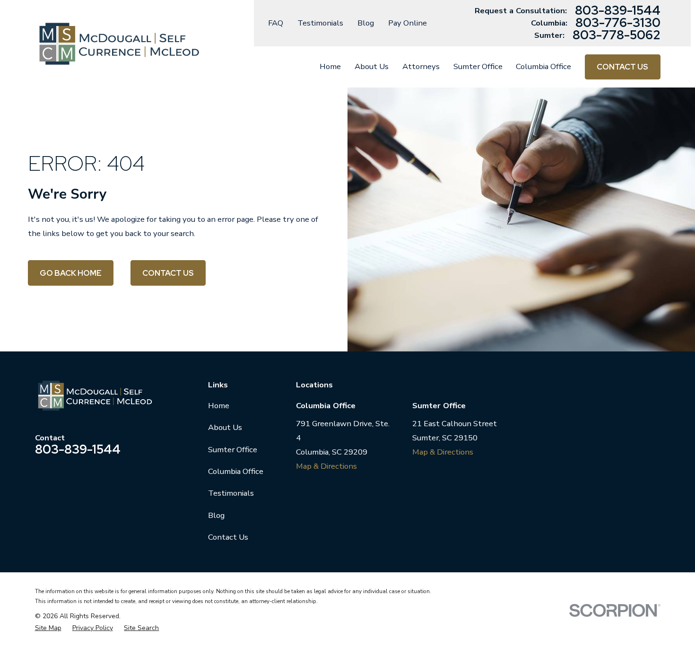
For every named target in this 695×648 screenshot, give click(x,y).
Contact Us (622, 66)
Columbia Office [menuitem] (543, 66)
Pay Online (407, 23)
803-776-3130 (617, 23)
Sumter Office (232, 449)
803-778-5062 (616, 35)
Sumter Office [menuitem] (478, 66)
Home (218, 405)
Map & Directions (326, 466)
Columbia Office (235, 471)
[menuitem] (48, 628)
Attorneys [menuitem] (421, 66)
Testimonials (320, 23)
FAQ (275, 23)
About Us (225, 427)
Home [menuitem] (330, 66)
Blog (365, 23)
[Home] (119, 43)
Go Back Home (71, 273)
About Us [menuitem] (372, 66)
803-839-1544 (617, 11)
